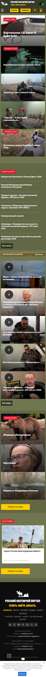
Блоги (40, 610)
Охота (16, 610)
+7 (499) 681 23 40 (26, 634)
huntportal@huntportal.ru (25, 649)
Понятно (22, 674)
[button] (22, 667)
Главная (7, 610)
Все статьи (7, 246)
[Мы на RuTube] (23, 626)
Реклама (17, 617)
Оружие (24, 610)
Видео (32, 610)
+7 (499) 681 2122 (26, 646)
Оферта (26, 617)
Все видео (6, 403)
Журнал (14, 10)
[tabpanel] (23, 544)
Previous (4, 541)
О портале (8, 617)
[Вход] (41, 10)
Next (41, 541)
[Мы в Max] (36, 626)
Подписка (25, 10)
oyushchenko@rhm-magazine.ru (28, 636)
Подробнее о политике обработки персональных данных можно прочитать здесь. (22, 669)
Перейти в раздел (15, 507)
